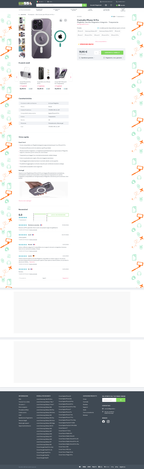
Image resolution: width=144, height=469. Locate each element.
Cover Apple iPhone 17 (65, 409)
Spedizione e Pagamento (26, 418)
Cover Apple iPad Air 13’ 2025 (67, 422)
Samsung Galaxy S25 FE (106, 31)
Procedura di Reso (24, 410)
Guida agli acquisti (24, 423)
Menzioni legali (23, 420)
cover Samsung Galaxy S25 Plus (45, 418)
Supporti (85, 407)
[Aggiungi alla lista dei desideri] (65, 20)
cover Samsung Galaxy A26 (44, 439)
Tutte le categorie (24, 10)
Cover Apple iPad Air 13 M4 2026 (68, 425)
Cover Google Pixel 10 (42, 458)
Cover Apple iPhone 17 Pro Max (67, 420)
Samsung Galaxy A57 (91, 31)
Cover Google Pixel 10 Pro (44, 452)
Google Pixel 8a (103, 39)
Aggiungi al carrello (112, 52)
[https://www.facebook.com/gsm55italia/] (103, 421)
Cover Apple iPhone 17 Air (66, 414)
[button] (26, 75)
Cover (84, 399)
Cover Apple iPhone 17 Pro (66, 417)
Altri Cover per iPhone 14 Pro (44, 14)
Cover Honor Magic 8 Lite (66, 452)
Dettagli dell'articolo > (83, 24)
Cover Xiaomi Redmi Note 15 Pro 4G (68, 441)
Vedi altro (32, 262)
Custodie (85, 402)
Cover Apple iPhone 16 (65, 396)
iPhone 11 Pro (93, 39)
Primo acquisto (23, 407)
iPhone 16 (117, 31)
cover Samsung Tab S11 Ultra (44, 399)
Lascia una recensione (58, 214)
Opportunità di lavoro (25, 426)
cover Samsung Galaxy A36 (44, 434)
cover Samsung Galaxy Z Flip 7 (45, 402)
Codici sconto (22, 412)
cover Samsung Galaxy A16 (44, 444)
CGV (20, 415)
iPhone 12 (97, 35)
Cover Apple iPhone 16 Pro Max (67, 406)
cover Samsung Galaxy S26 (44, 407)
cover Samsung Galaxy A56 (44, 428)
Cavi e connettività (88, 412)
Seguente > (66, 278)
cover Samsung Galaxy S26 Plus (45, 410)
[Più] (99, 54)
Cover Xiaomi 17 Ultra (65, 430)
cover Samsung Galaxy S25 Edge (46, 423)
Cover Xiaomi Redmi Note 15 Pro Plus (69, 444)
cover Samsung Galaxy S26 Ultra (46, 412)
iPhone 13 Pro (88, 35)
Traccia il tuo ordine (24, 402)
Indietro (23, 14)
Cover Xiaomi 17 (63, 428)
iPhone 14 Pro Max (83, 39)
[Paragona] (61, 20)
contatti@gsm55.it (109, 408)
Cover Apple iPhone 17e (65, 412)
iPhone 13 (80, 31)
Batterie (85, 404)
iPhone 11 (80, 35)
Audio (84, 410)
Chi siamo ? (22, 404)
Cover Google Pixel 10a (43, 455)
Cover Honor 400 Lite (65, 449)
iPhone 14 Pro (115, 35)
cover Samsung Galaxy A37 (44, 436)
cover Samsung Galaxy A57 (44, 431)
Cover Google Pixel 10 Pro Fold (45, 447)
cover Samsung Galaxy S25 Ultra (46, 420)
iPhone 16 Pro (105, 35)
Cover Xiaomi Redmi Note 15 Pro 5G (68, 438)
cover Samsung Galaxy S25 (44, 415)
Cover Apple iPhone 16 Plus (66, 401)
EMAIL (51, 1)
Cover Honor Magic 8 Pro (66, 454)
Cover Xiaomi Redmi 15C (65, 433)
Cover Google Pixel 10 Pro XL (44, 450)
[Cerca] (84, 5)
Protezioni (31, 14)
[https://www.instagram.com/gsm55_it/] (108, 421)
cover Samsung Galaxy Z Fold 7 (45, 404)
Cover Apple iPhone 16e (65, 398)
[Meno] (99, 52)
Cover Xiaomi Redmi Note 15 (66, 436)
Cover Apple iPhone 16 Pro (66, 404)
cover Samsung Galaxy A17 (44, 442)
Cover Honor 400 (63, 446)
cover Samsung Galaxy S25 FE (45, 426)
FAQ (20, 399)
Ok (121, 399)
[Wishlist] (111, 5)
